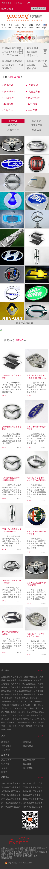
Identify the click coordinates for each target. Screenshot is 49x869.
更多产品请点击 (24, 322)
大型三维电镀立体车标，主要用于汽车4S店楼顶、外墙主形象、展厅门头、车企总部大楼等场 (11, 387)
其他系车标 (34, 91)
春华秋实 (12, 52)
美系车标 (33, 85)
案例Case (24, 26)
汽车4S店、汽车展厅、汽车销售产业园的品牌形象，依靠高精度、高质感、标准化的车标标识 (11, 643)
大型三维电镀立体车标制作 (12, 783)
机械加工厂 (6, 760)
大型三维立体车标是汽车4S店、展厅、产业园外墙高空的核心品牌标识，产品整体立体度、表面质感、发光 (11, 489)
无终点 (32, 52)
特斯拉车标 (34, 98)
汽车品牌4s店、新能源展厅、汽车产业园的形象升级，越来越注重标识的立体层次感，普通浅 (36, 543)
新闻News (31, 26)
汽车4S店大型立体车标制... (34, 791)
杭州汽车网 (28, 768)
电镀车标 (32, 110)
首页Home (3, 26)
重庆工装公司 (29, 760)
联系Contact (38, 26)
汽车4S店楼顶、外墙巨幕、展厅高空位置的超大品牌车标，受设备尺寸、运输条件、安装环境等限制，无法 (36, 594)
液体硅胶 (27, 764)
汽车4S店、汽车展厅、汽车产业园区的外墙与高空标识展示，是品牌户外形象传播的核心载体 (36, 645)
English (45, 27)
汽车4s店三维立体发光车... (34, 795)
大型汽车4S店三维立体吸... (12, 791)
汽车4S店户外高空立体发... (34, 803)
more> (19, 396)
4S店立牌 (9, 98)
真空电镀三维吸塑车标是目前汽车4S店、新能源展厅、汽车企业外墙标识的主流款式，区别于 (11, 438)
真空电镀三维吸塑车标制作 (12, 787)
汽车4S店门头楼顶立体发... (34, 807)
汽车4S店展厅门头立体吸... (12, 807)
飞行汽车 (5, 764)
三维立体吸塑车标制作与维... (35, 787)
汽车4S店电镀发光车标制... (12, 803)
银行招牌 (32, 104)
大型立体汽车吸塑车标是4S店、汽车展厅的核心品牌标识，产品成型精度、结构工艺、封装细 (11, 541)
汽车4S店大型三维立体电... (34, 783)
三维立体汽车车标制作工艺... (13, 795)
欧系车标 (8, 85)
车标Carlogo (17, 26)
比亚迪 (4, 772)
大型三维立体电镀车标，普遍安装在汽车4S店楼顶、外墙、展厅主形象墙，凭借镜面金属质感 (36, 387)
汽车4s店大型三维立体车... (12, 799)
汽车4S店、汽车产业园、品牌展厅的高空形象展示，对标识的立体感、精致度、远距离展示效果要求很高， (11, 592)
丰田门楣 (8, 104)
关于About (10, 26)
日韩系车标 (10, 91)
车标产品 (13, 121)
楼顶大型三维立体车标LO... (34, 799)
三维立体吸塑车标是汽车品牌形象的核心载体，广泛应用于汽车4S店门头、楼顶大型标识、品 (36, 438)
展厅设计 (5, 768)
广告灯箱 (8, 110)
